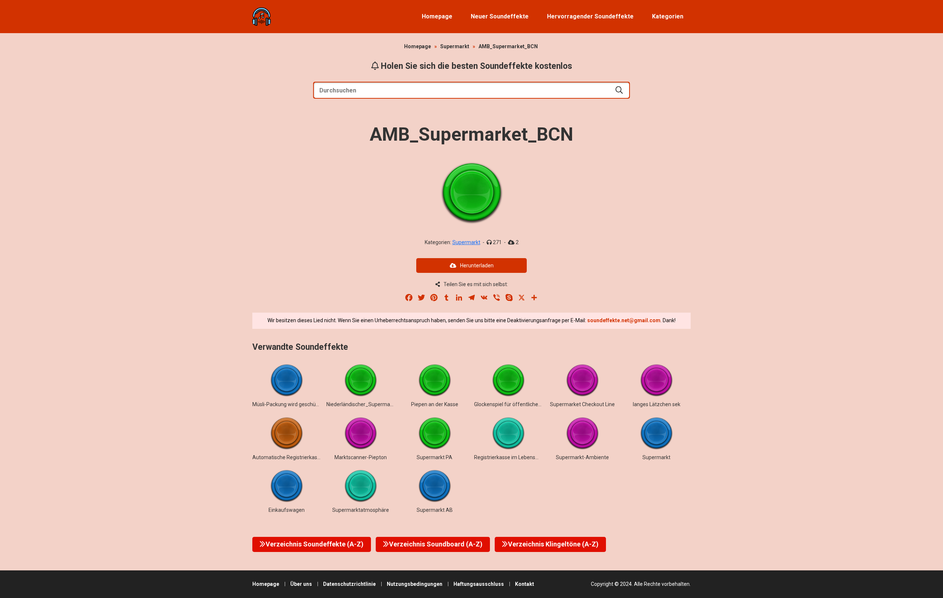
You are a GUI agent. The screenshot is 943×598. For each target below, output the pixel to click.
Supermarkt (454, 46)
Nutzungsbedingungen (414, 584)
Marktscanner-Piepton (360, 457)
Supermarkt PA (434, 457)
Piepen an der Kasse (434, 404)
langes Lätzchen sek (656, 404)
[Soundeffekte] (261, 16)
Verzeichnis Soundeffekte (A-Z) (315, 544)
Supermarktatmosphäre (360, 510)
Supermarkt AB (435, 510)
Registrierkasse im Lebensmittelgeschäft (522, 457)
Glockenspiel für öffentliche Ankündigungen (525, 404)
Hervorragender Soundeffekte (590, 16)
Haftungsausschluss (478, 584)
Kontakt (524, 584)
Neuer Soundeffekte (500, 16)
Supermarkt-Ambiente (582, 457)
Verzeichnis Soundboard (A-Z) (436, 544)
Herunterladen (477, 265)
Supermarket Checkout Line (582, 404)
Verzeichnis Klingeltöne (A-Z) (553, 544)
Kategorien (667, 16)
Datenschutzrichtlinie (349, 584)
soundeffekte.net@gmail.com (623, 320)
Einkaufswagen (287, 510)
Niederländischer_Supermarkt (361, 404)
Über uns (301, 584)
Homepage (437, 16)
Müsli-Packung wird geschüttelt (288, 404)
